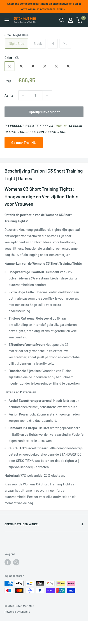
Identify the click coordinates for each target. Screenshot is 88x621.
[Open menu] (7, 20)
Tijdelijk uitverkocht (44, 112)
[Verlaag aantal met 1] (23, 95)
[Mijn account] (70, 20)
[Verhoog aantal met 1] (47, 95)
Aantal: (10, 95)
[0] (80, 20)
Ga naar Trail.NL (23, 142)
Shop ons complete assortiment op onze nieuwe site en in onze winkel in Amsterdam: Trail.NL (44, 6)
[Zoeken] (61, 20)
